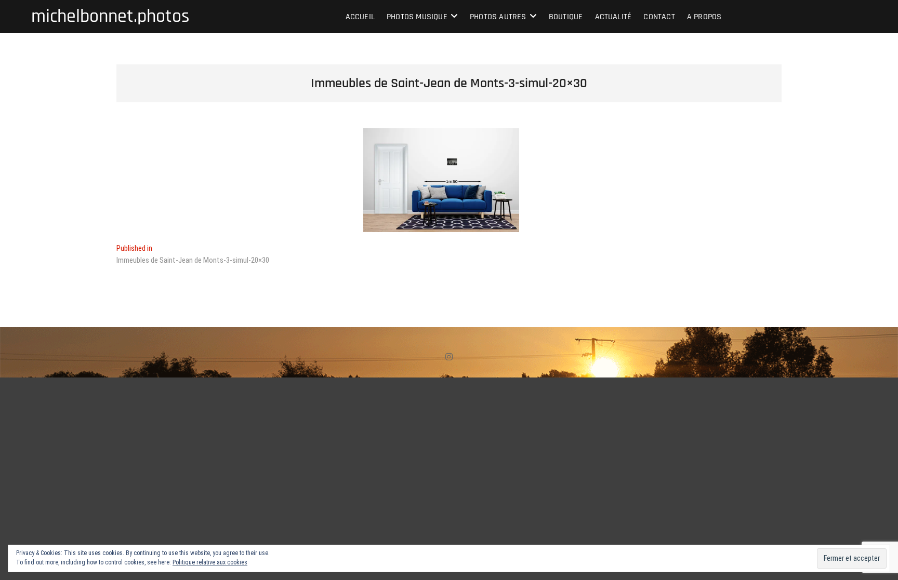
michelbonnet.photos (110, 16)
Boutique (566, 16)
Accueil (360, 16)
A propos (704, 16)
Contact (659, 16)
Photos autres (498, 16)
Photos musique (417, 16)
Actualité (613, 16)
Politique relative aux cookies (210, 562)
